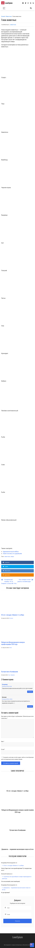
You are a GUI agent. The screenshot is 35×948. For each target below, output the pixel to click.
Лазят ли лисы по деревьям (12, 553)
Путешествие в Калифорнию (18, 830)
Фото (10, 647)
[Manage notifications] (31, 944)
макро (12, 556)
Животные (9, 16)
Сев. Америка (11, 675)
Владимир (5, 684)
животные (7, 556)
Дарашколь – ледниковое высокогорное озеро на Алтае (17, 849)
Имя (2, 741)
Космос (11, 618)
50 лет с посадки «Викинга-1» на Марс (18, 791)
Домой (3, 16)
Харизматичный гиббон (11, 551)
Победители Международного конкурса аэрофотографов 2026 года (17, 811)
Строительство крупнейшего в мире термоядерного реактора (16, 877)
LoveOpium (7, 2)
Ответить (30, 691)
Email (3, 749)
